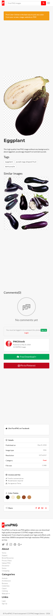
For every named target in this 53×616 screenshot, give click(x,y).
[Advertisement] (26, 49)
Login (26, 333)
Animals (5, 578)
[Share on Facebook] (7, 544)
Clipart (4, 588)
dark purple (10, 167)
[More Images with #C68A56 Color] (29, 497)
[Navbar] (48, 3)
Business (5, 583)
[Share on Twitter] (3, 544)
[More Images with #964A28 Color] (24, 497)
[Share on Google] (20, 544)
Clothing (5, 591)
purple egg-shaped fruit (26, 162)
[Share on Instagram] (10, 544)
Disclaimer (5, 566)
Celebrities (5, 586)
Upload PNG (6, 563)
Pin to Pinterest (27, 365)
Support (4, 555)
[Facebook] (36, 508)
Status (4, 568)
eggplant (9, 162)
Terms (4, 553)
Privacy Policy (7, 561)
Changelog (5, 571)
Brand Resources (8, 558)
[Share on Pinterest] (15, 544)
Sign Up (43, 330)
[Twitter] (39, 508)
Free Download (27, 356)
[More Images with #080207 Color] (7, 497)
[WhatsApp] (46, 508)
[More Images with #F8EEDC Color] (13, 497)
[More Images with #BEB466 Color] (18, 497)
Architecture (6, 581)
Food (44, 460)
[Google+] (42, 508)
